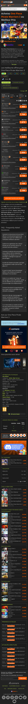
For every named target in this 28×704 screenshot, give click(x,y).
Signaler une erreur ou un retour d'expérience (13, 202)
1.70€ (23, 114)
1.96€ (23, 144)
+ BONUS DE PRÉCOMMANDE (10, 88)
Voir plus (14, 64)
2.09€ (23, 168)
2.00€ (23, 152)
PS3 (23, 73)
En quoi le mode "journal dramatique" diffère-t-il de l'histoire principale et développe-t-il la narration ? (12, 272)
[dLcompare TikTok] (24, 697)
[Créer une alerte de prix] (25, 30)
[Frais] (20, 100)
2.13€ (23, 175)
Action (10, 378)
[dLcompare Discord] (14, 701)
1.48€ (23, 106)
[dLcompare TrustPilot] (16, 697)
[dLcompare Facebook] (7, 697)
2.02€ (23, 159)
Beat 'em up (16, 378)
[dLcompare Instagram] (12, 697)
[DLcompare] (14, 683)
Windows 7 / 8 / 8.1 (10, 390)
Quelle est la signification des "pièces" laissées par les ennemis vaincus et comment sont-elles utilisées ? (12, 245)
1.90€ (23, 137)
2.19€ (23, 183)
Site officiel (5, 376)
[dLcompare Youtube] (20, 697)
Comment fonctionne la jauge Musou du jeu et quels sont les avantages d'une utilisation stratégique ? (12, 289)
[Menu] (26, 2)
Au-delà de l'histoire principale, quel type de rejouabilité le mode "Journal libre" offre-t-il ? (13, 264)
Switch (5, 76)
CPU (3, 392)
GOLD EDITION (6, 85)
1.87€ (23, 122)
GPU (3, 395)
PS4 (17, 73)
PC (4, 73)
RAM (3, 393)
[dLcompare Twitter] (3, 697)
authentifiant (20, 323)
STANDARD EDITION (18, 82)
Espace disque (6, 397)
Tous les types (6, 82)
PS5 (11, 73)
